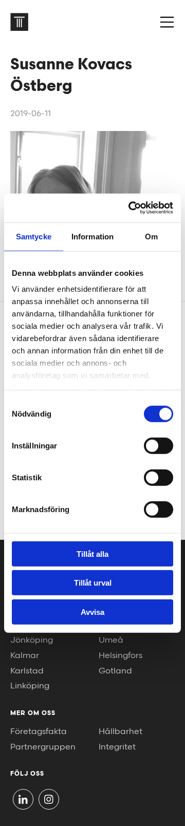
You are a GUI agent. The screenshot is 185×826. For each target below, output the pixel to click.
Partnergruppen (43, 747)
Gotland (115, 671)
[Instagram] (49, 799)
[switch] (158, 445)
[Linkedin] (23, 799)
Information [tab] (92, 236)
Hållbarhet (120, 732)
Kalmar (24, 656)
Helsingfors (120, 656)
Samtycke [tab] (33, 236)
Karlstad (27, 671)
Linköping (29, 686)
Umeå (111, 640)
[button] (167, 22)
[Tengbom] (19, 22)
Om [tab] (151, 236)
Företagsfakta (38, 732)
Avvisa (92, 611)
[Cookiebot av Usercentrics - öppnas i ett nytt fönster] (130, 208)
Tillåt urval (93, 582)
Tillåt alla (92, 553)
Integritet (117, 747)
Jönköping (31, 640)
